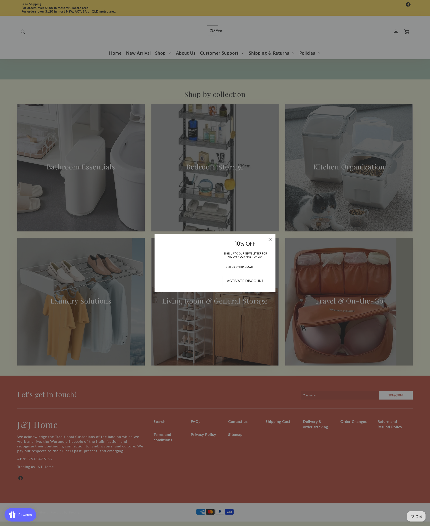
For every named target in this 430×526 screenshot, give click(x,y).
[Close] (270, 239)
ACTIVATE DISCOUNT (245, 280)
